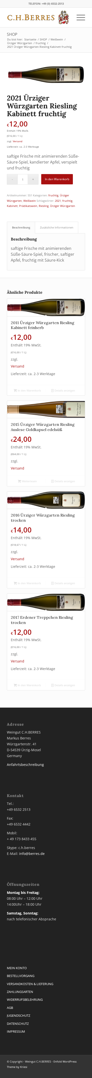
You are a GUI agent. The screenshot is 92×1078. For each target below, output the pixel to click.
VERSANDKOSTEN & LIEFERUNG (30, 984)
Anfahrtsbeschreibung (25, 764)
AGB (10, 1007)
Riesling (44, 206)
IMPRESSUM (16, 1031)
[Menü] (78, 17)
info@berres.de (32, 853)
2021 (58, 201)
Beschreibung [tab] (21, 227)
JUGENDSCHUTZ (18, 1015)
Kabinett (12, 206)
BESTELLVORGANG (20, 976)
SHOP (12, 34)
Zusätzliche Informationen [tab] (56, 227)
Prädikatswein (28, 206)
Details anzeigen (64, 390)
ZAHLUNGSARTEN (20, 991)
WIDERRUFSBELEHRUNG (25, 999)
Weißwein (29, 201)
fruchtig (53, 195)
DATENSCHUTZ (18, 1023)
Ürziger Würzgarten (62, 206)
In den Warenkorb (57, 179)
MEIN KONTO (17, 968)
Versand (17, 141)
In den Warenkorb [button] (29, 390)
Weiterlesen (29, 481)
